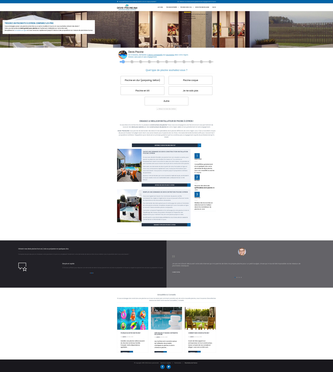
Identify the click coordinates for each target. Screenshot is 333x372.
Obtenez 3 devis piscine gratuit (165, 145)
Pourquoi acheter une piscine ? (131, 333)
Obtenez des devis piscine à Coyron (164, 185)
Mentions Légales (166, 363)
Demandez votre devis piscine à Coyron (164, 224)
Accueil (160, 7)
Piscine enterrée (171, 7)
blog (214, 7)
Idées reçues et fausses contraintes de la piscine (166, 333)
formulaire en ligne (20, 30)
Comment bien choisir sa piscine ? (198, 333)
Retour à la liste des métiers (167, 109)
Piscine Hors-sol (186, 7)
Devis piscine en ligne (202, 7)
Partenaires (177, 363)
